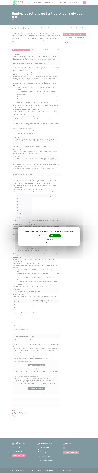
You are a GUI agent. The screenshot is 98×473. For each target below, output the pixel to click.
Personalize (42, 235)
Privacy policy (49, 242)
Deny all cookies (49, 239)
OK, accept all (55, 235)
